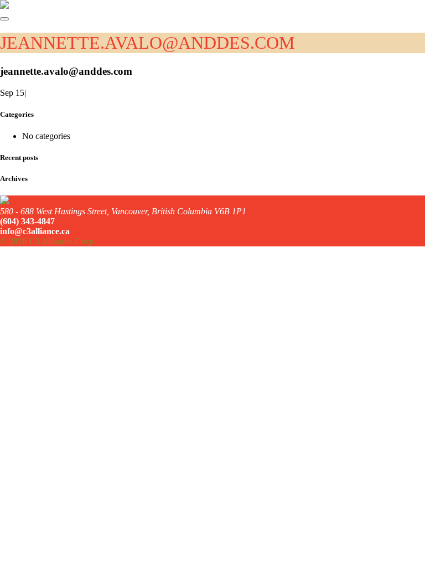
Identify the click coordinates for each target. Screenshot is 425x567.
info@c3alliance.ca (35, 231)
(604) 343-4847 (27, 221)
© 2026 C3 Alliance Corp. (48, 241)
